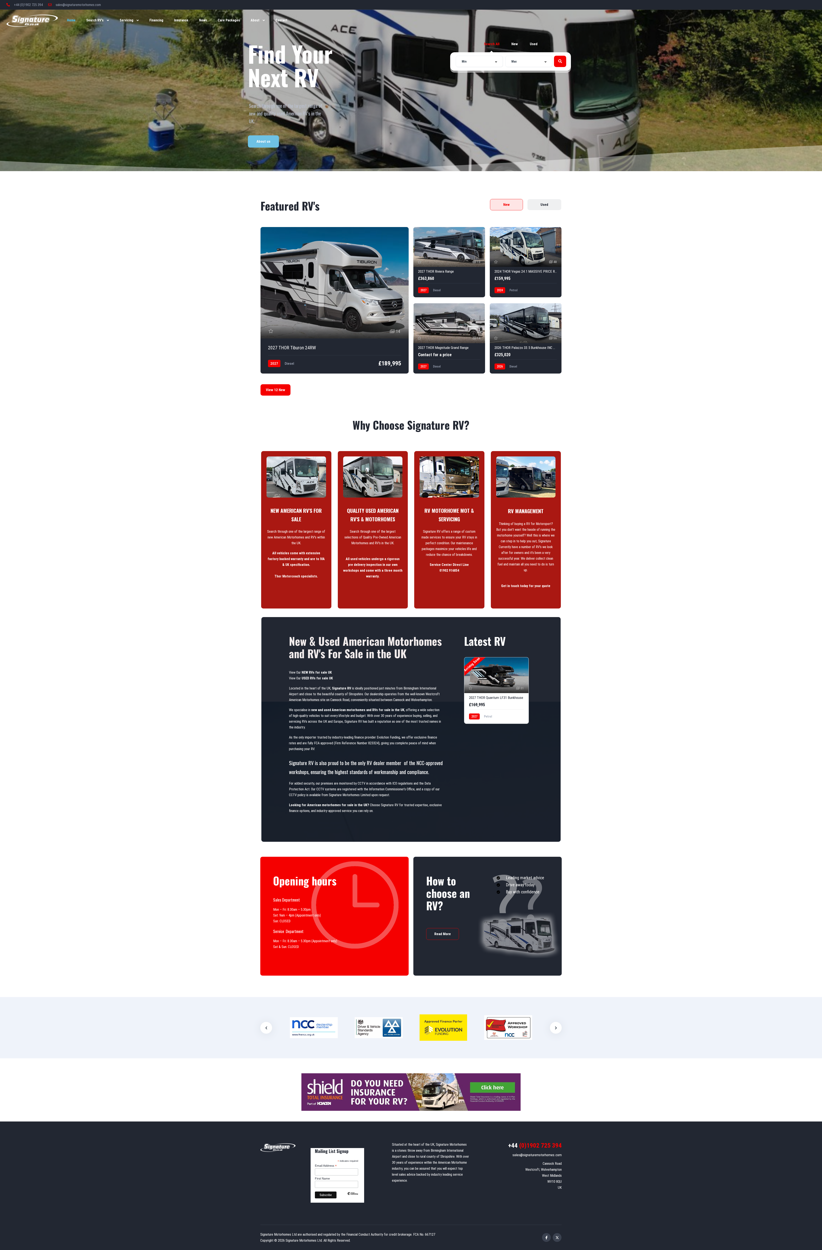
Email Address (326, 1166)
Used (534, 44)
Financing (156, 20)
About (255, 20)
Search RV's (95, 20)
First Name (322, 1178)
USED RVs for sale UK (317, 678)
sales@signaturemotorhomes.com (78, 5)
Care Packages (229, 20)
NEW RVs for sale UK (317, 672)
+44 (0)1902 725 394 (28, 5)
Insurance (181, 20)
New (514, 44)
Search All (491, 44)
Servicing (126, 20)
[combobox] (479, 61)
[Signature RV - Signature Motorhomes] (32, 20)
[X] (557, 1237)
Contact (281, 20)
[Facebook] (546, 1237)
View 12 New (275, 390)
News (203, 20)
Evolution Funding (388, 737)
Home (71, 20)
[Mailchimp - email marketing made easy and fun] (352, 1196)
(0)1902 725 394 (535, 1145)
